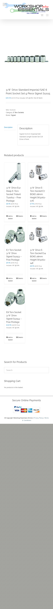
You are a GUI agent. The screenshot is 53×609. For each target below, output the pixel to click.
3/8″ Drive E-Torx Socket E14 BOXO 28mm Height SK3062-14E (38, 256)
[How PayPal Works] (26, 406)
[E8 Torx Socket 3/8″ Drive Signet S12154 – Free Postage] (14, 297)
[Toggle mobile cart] (42, 15)
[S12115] (26, 58)
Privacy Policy (38, 418)
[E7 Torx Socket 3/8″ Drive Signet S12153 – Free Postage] (14, 235)
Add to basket (10, 217)
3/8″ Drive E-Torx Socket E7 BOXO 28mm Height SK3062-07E (38, 194)
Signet (13, 115)
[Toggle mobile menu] (47, 15)
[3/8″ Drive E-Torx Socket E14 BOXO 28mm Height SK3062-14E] (38, 235)
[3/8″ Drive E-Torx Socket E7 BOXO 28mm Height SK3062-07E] (38, 173)
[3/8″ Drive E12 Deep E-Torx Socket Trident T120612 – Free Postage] (14, 173)
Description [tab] (8, 127)
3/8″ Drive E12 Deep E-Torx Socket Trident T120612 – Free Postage (13, 194)
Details (20, 216)
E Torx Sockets (18, 112)
